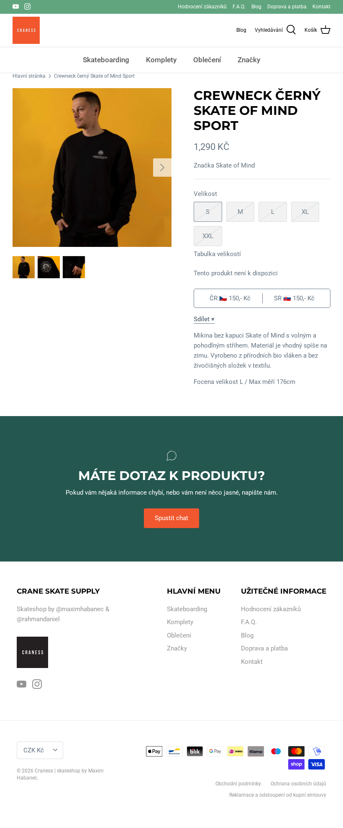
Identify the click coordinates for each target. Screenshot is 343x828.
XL (305, 212)
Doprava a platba (287, 7)
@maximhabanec (80, 609)
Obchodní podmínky (238, 784)
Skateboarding (106, 60)
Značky (249, 60)
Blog (256, 7)
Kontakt (321, 7)
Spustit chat (171, 518)
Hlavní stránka (29, 76)
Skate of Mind (235, 165)
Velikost (205, 194)
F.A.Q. (239, 7)
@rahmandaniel (38, 619)
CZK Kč (33, 750)
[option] (92, 167)
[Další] (162, 167)
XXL (207, 236)
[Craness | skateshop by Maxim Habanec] (26, 30)
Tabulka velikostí (217, 254)
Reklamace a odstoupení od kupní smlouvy (277, 795)
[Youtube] (16, 6)
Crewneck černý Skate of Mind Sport (94, 76)
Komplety (161, 60)
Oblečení (207, 60)
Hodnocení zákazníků (202, 7)
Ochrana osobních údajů (298, 784)
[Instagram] (27, 6)
